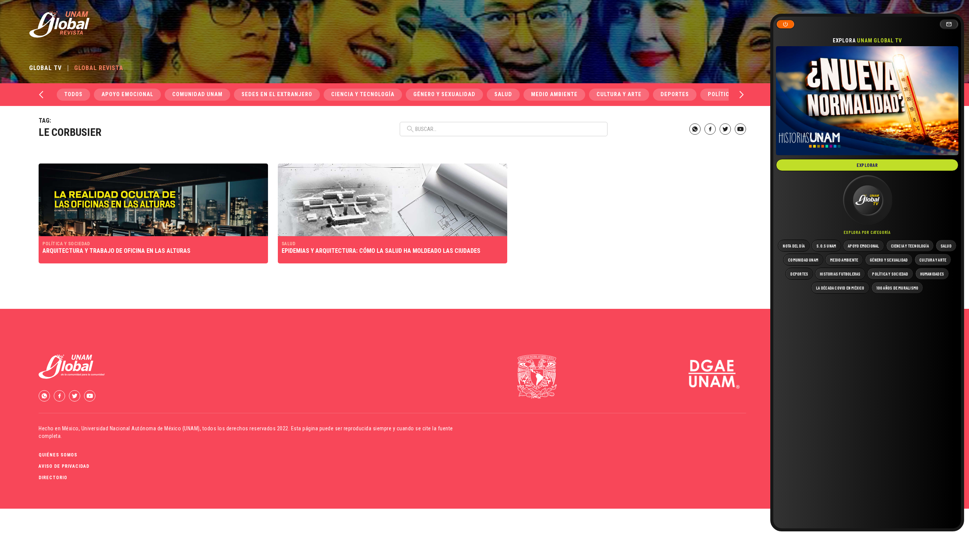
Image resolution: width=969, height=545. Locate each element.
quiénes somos (58, 455)
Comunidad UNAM (197, 94)
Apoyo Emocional (127, 94)
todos (73, 94)
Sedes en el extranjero (276, 94)
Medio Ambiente (554, 94)
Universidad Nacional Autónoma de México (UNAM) (140, 428)
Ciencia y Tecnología (362, 94)
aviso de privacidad (64, 466)
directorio (53, 477)
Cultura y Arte (619, 94)
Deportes (675, 94)
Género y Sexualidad (444, 94)
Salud (503, 94)
